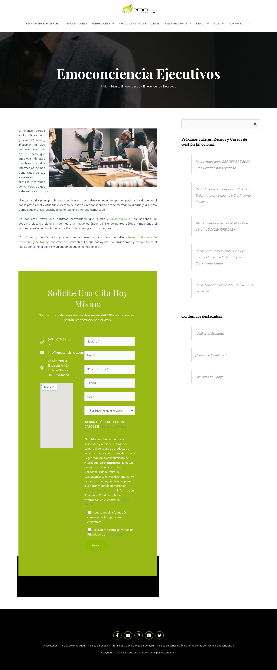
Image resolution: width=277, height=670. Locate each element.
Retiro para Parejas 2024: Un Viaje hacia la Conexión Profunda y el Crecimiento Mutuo (220, 257)
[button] (249, 23)
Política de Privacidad (72, 645)
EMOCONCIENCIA (117, 534)
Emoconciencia (117, 219)
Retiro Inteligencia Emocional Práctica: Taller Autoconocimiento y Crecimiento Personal (222, 195)
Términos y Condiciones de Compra (133, 645)
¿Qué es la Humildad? (210, 355)
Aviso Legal (50, 645)
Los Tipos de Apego (209, 377)
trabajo (45, 242)
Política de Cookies (99, 645)
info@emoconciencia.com (100, 490)
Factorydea (167, 652)
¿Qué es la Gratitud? (209, 333)
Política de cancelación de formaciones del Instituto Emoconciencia (195, 645)
